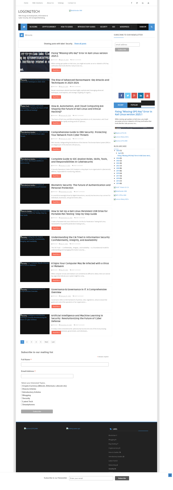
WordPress (124, 27)
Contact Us (72, 3)
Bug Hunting (113, 444)
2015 (118, 181)
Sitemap (61, 3)
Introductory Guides (86, 27)
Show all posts (80, 44)
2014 (118, 183)
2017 (118, 176)
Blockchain (112, 435)
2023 (118, 161)
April (120, 153)
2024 (118, 158)
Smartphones (29, 405)
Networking (113, 465)
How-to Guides (67, 27)
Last (53, 342)
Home (26, 3)
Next (46, 342)
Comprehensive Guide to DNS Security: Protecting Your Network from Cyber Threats (79, 133)
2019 (118, 171)
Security (103, 27)
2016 (118, 178)
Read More (56, 70)
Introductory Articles (32, 392)
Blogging (33, 27)
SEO (113, 27)
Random (143, 27)
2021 (118, 166)
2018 (118, 173)
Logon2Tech (29, 12)
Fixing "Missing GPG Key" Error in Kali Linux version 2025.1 (133, 113)
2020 (118, 168)
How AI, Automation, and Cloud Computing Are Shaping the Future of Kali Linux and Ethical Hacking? (77, 109)
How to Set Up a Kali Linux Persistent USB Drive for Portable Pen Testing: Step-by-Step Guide (79, 212)
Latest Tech (25, 106)
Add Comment (76, 60)
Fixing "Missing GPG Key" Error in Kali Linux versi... (134, 155)
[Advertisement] (134, 74)
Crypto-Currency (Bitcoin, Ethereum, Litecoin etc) (45, 386)
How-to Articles (29, 389)
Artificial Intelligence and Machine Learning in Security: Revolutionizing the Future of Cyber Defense (77, 318)
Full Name (26, 359)
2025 (118, 150)
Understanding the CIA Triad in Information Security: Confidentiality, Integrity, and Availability (80, 239)
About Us (50, 3)
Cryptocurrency (49, 27)
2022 (118, 163)
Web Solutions (37, 3)
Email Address (28, 371)
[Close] (170, 475)
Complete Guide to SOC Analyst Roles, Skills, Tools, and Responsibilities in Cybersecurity (79, 160)
